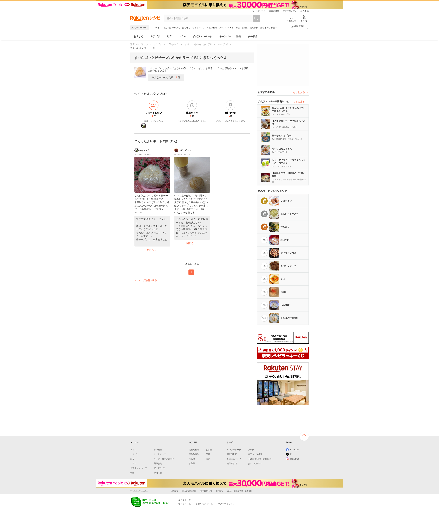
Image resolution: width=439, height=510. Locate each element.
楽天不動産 (232, 454)
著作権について (206, 491)
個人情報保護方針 (189, 491)
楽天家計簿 (274, 11)
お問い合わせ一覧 (204, 504)
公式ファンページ (202, 36)
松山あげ (196, 27)
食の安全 (253, 36)
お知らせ (158, 473)
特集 (132, 473)
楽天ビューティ (234, 459)
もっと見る (299, 92)
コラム (182, 36)
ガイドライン (160, 468)
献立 (169, 36)
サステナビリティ (226, 504)
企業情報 (174, 491)
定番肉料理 (194, 449)
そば (238, 27)
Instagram (294, 459)
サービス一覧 (184, 504)
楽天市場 (304, 11)
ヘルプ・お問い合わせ (164, 459)
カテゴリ (155, 36)
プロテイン (156, 27)
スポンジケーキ (226, 27)
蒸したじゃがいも (172, 27)
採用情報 (219, 491)
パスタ (192, 459)
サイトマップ (160, 454)
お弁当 (209, 449)
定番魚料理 (194, 454)
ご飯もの (171, 44)
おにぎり (184, 44)
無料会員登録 (298, 26)
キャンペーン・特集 (230, 36)
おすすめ (138, 36)
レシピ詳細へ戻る (147, 280)
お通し (245, 27)
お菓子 (192, 463)
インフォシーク (258, 11)
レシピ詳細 (222, 44)
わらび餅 (254, 27)
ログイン (304, 21)
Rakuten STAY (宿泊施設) (259, 459)
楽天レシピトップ (139, 44)
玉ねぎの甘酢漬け (268, 27)
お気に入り (291, 21)
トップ (133, 449)
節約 (208, 459)
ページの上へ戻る (304, 436)
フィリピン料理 (210, 27)
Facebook (294, 449)
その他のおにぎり (203, 44)
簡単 (208, 454)
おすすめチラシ (290, 11)
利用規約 (158, 463)
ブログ (251, 449)
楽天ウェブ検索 (255, 454)
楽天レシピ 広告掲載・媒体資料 (239, 491)
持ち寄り (186, 27)
